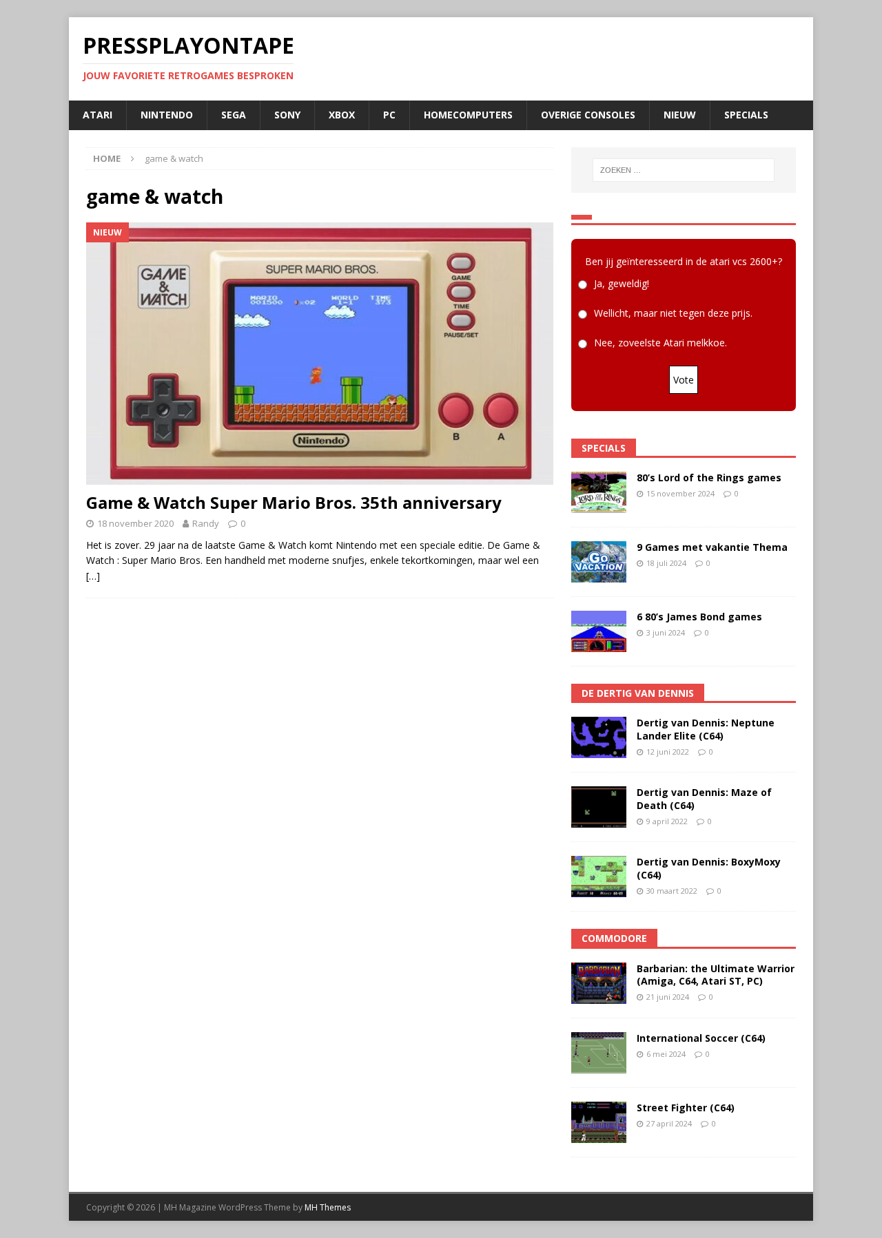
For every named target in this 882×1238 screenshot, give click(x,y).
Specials (746, 114)
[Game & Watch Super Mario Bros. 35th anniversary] (319, 353)
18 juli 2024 (666, 563)
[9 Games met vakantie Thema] (598, 562)
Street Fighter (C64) (686, 1107)
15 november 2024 (680, 493)
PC (389, 114)
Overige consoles (588, 114)
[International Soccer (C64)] (598, 1052)
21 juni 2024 (667, 997)
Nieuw (680, 114)
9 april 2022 (667, 821)
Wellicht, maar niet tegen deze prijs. (673, 312)
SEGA (233, 114)
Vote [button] (683, 379)
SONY (287, 114)
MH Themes (328, 1207)
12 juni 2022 (667, 751)
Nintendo (167, 114)
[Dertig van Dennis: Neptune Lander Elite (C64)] (598, 737)
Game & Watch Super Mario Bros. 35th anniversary (294, 502)
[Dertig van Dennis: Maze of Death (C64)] (598, 807)
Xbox (342, 114)
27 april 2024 (669, 1123)
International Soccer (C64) (701, 1038)
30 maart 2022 (671, 890)
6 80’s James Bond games (699, 616)
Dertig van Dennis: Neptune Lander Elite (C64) (706, 729)
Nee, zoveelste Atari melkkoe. (660, 342)
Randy (205, 523)
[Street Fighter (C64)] (598, 1122)
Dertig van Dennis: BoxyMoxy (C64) (709, 868)
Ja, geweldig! (621, 283)
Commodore (614, 938)
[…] (93, 576)
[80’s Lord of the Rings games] (598, 492)
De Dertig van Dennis (638, 693)
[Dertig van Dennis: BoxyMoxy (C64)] (598, 876)
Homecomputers (468, 114)
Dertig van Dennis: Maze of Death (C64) (704, 798)
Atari (97, 114)
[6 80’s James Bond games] (598, 631)
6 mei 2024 (666, 1054)
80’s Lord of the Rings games (709, 477)
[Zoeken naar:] (683, 170)
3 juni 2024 (665, 632)
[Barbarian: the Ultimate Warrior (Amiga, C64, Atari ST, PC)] (598, 983)
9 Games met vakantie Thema (712, 547)
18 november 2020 (135, 523)
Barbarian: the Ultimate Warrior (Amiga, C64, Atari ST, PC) (715, 974)
